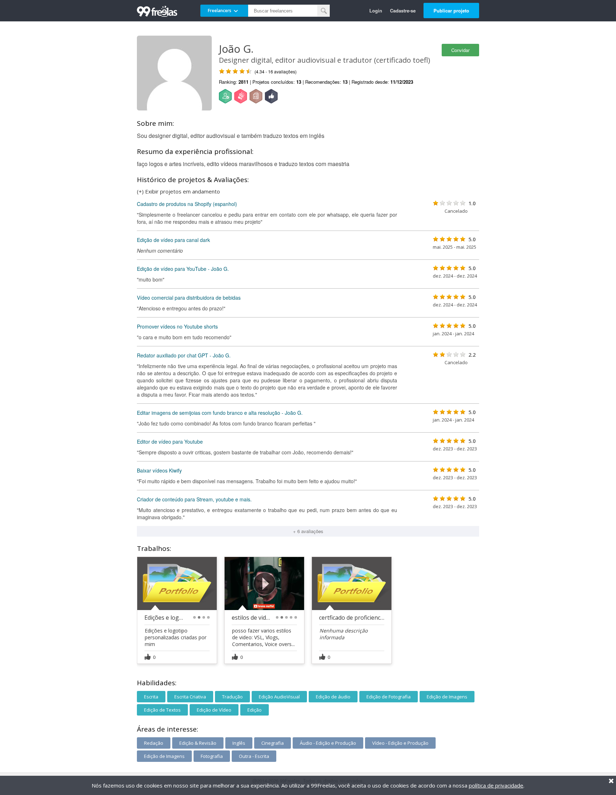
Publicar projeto (451, 10)
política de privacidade (496, 785)
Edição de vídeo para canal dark (173, 239)
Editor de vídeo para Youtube (170, 441)
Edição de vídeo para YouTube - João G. (183, 268)
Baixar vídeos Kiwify (159, 470)
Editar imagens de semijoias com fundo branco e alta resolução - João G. (220, 412)
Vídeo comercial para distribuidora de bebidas (189, 297)
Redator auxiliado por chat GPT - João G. (184, 355)
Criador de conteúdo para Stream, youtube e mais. (194, 499)
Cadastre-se (403, 10)
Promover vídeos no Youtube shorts (177, 326)
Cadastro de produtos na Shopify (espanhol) (187, 203)
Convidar (460, 50)
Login (375, 10)
